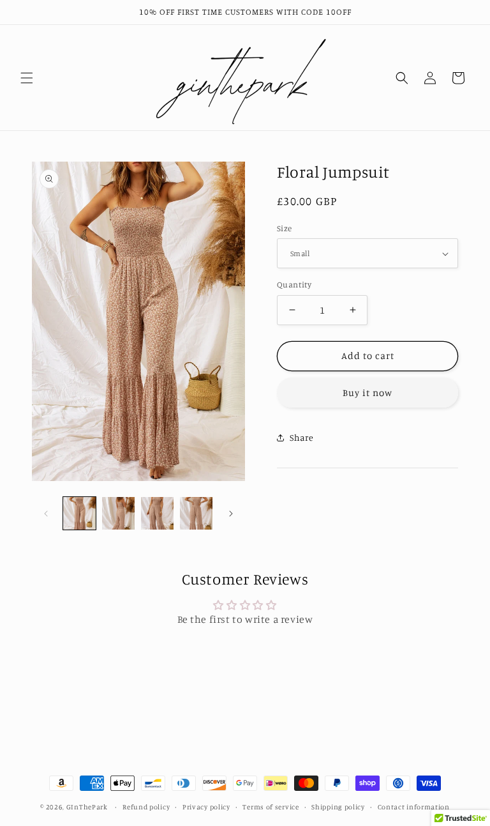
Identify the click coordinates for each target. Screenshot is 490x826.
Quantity (294, 284)
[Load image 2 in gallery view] (118, 513)
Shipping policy (338, 806)
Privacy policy (206, 806)
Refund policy (146, 806)
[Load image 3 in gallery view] (157, 513)
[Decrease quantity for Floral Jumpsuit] (292, 310)
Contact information (414, 806)
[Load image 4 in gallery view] (196, 513)
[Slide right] (231, 514)
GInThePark (87, 806)
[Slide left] (46, 514)
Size (284, 228)
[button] (27, 78)
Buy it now (367, 392)
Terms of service (270, 806)
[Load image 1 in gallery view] (79, 513)
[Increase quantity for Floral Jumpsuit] (352, 310)
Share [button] (302, 437)
